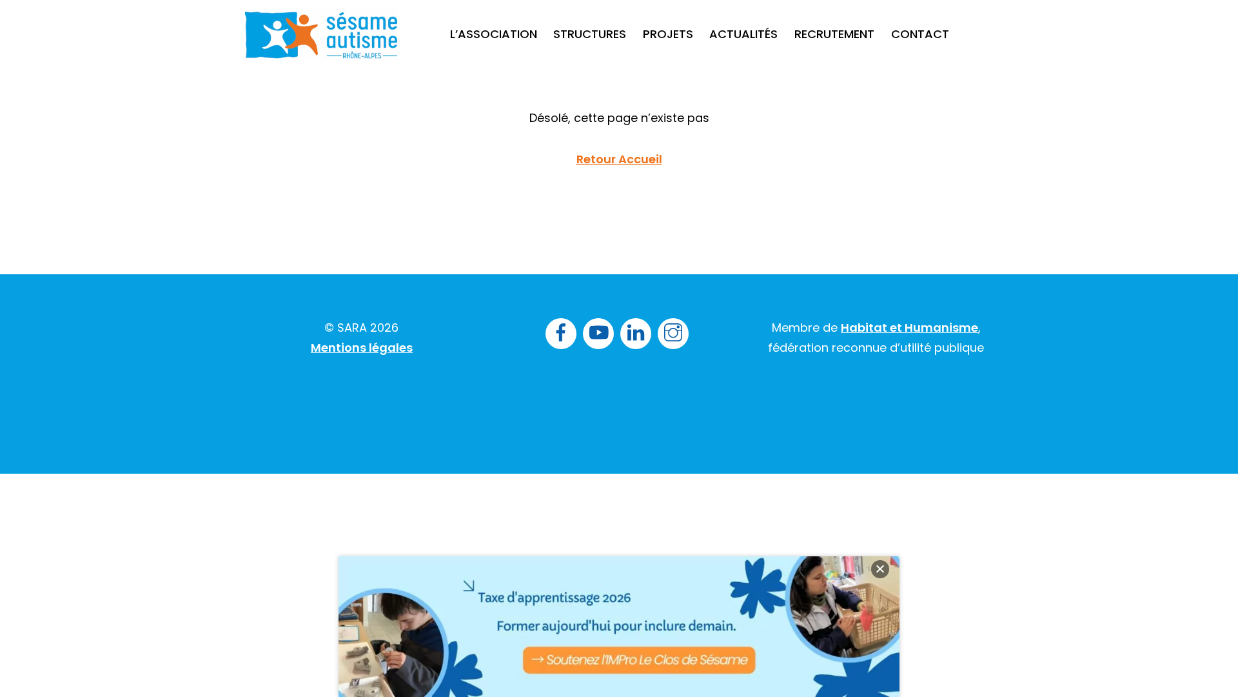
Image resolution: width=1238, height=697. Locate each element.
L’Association (493, 34)
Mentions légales (362, 347)
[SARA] (321, 48)
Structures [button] (589, 34)
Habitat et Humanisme (909, 327)
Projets (668, 34)
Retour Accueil (619, 159)
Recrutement (834, 34)
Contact (920, 34)
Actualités (743, 34)
